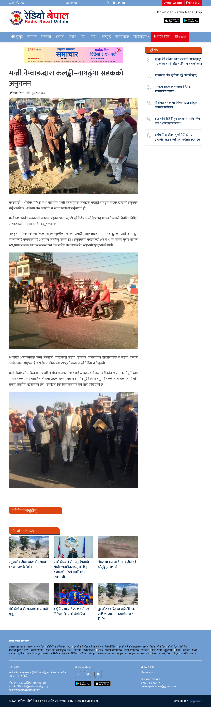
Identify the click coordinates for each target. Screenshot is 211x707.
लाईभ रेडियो (163, 36)
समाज (72, 36)
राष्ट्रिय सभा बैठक (131, 650)
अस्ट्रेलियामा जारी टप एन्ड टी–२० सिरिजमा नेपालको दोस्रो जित (71, 612)
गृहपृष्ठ (19, 36)
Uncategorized (17, 646)
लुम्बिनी (21, 653)
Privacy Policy (66, 701)
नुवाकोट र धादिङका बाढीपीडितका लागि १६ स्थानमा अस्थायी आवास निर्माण (117, 614)
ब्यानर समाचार (37, 650)
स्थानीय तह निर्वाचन (51, 653)
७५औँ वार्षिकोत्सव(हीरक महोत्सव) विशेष (137, 646)
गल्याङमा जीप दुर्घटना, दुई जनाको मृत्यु (175, 75)
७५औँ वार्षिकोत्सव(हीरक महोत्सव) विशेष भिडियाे (95, 646)
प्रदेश (83, 36)
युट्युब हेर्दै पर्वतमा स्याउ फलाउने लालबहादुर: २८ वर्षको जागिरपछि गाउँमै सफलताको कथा (178, 61)
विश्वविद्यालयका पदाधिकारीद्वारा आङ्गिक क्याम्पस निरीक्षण (176, 105)
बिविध (100, 650)
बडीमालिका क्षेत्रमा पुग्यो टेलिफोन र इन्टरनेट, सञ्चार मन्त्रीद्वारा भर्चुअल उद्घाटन (177, 137)
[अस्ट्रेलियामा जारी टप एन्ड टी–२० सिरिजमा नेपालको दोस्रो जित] (73, 594)
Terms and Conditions (86, 701)
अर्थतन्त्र (60, 36)
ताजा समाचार (143, 653)
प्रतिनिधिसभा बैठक (113, 650)
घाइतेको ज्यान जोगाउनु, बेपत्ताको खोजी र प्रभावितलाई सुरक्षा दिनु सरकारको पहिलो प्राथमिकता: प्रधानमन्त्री (71, 569)
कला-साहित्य (104, 653)
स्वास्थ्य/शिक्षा (165, 653)
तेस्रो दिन (183, 646)
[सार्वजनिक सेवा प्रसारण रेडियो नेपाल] (39, 17)
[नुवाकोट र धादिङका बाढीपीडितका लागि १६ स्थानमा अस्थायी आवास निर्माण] (118, 594)
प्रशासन (65, 653)
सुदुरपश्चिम (168, 650)
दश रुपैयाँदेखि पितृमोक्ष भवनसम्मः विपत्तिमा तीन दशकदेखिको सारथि (178, 121)
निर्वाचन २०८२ (193, 2)
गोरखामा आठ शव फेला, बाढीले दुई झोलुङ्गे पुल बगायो (117, 565)
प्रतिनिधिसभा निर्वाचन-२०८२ (58, 646)
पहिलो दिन (172, 646)
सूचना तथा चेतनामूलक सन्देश (59, 650)
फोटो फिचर (156, 650)
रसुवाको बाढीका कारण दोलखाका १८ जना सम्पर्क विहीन (27, 565)
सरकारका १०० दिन (35, 646)
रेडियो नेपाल (18, 93)
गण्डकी (12, 653)
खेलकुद (106, 36)
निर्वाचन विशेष (89, 650)
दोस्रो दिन (161, 646)
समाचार (32, 36)
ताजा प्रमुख (130, 653)
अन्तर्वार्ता (145, 650)
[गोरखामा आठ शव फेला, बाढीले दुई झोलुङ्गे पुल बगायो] (118, 547)
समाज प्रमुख (117, 653)
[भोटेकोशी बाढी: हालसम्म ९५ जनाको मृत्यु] (29, 594)
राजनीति (46, 36)
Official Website (173, 2)
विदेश (94, 36)
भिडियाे (77, 650)
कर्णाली (186, 650)
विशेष (154, 653)
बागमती (30, 653)
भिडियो (74, 653)
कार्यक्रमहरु (122, 36)
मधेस (194, 650)
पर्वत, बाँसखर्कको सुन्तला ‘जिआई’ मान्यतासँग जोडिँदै (173, 89)
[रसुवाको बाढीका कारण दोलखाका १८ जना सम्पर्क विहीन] (29, 547)
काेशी (178, 650)
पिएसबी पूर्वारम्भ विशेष (19, 650)
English (182, 36)
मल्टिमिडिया (140, 36)
